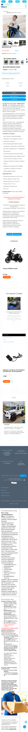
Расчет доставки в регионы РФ (11, 73)
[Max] (2, 7)
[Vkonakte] (12, 482)
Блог (14, 398)
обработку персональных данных (16, 480)
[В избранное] (11, 277)
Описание (14, 92)
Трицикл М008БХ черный (10, 268)
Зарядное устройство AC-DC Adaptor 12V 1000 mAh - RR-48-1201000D (14, 370)
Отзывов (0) (14, 99)
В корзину (7, 277)
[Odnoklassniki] (14, 483)
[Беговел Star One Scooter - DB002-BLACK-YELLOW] (14, 26)
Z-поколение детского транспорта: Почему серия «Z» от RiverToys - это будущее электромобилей (13, 428)
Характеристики (14, 96)
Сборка (5, 69)
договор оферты (16, 478)
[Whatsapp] (6, 7)
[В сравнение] (13, 277)
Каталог (8, 4)
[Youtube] (16, 483)
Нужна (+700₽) (13, 69)
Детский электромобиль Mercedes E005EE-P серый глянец (14, 312)
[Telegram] (4, 7)
